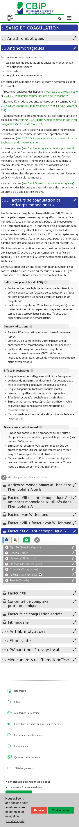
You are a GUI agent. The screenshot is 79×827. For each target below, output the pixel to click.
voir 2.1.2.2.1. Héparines (60, 91)
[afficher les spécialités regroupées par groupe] (15, 540)
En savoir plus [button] (15, 821)
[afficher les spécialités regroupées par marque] (6, 540)
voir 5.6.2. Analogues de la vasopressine (47, 148)
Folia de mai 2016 (31, 124)
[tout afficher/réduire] (73, 547)
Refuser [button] (39, 810)
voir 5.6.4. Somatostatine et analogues (47, 183)
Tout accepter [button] (61, 810)
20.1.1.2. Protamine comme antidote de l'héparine (34, 96)
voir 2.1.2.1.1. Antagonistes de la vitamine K (39, 104)
